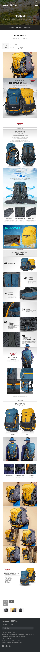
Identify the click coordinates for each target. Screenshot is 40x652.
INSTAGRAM (10, 646)
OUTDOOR (19, 28)
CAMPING (11, 28)
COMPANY (4, 624)
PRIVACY (12, 624)
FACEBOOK (3, 646)
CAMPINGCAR (27, 28)
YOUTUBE (6, 646)
